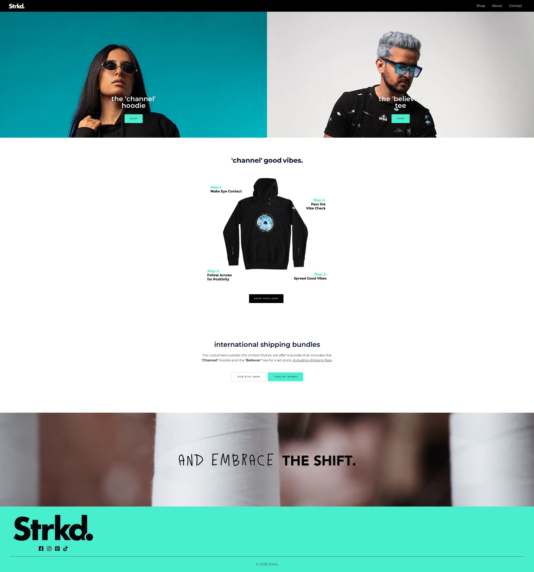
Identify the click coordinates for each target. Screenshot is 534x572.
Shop (480, 6)
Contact (515, 6)
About (497, 6)
